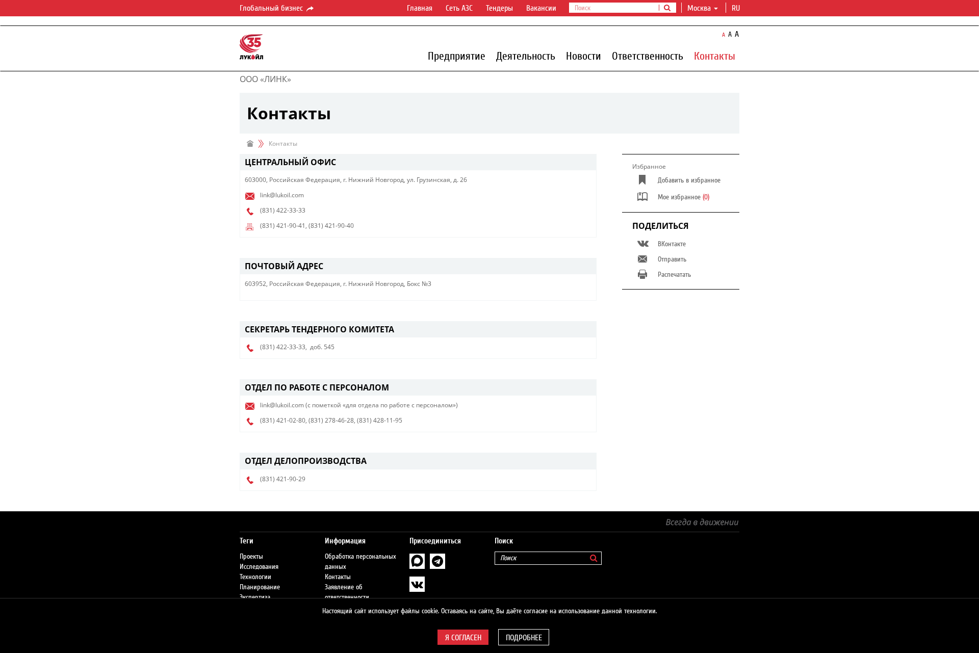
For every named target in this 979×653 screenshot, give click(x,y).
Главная (419, 8)
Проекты (251, 557)
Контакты (714, 55)
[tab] (418, 162)
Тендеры (499, 8)
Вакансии (541, 8)
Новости (583, 55)
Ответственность (647, 55)
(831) (267, 210)
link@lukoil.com (282, 195)
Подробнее (524, 637)
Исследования (259, 567)
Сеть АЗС (459, 8)
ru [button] (737, 8)
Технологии (255, 577)
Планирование (260, 587)
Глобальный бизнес (272, 8)
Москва (699, 8)
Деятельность (525, 55)
